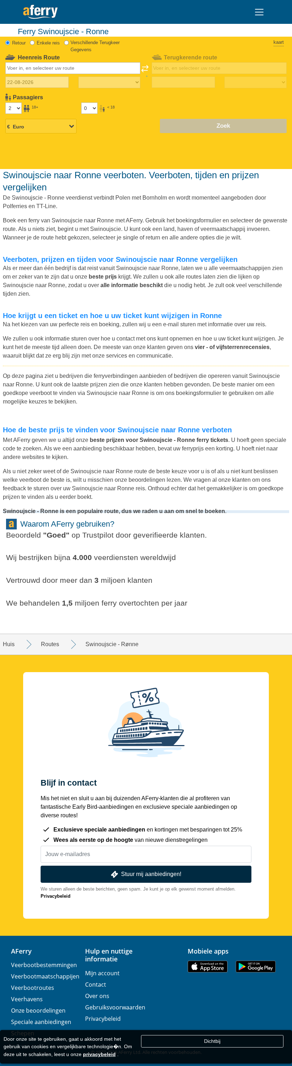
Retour (19, 43)
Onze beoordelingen (38, 1010)
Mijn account (102, 973)
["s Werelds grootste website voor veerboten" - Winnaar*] (40, 12)
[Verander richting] (144, 70)
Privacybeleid (56, 896)
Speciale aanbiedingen (41, 1022)
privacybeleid (99, 1054)
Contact (95, 984)
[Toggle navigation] (259, 12)
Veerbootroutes (32, 988)
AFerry (21, 951)
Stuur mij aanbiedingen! (151, 874)
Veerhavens (27, 999)
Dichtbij (212, 1041)
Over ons (97, 996)
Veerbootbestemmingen (44, 965)
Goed (56, 535)
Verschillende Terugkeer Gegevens (95, 46)
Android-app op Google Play (256, 966)
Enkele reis (48, 43)
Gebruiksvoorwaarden (115, 1007)
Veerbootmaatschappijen (45, 976)
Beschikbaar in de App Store (208, 966)
